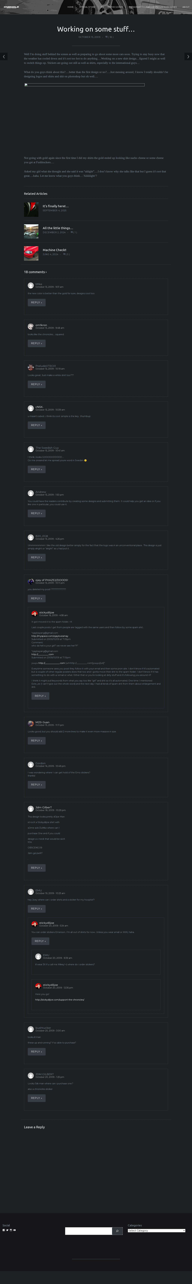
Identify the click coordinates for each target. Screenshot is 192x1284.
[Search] (117, 1231)
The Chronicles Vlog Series (161, 7)
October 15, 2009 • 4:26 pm (50, 539)
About (185, 7)
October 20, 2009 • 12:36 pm (58, 987)
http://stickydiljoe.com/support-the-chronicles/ (59, 999)
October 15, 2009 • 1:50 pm (50, 494)
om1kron (41, 325)
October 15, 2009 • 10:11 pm (50, 583)
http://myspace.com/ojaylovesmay (50, 636)
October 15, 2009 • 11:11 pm (50, 725)
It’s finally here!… (56, 206)
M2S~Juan (43, 722)
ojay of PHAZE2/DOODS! (52, 580)
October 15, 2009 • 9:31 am (49, 287)
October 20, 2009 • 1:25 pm (50, 1077)
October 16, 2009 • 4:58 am (53, 615)
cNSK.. (40, 406)
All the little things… (58, 228)
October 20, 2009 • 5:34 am (53, 925)
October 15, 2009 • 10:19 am (50, 368)
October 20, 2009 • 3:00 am (50, 1030)
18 (111, 37)
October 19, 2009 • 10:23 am (50, 893)
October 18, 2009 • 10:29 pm (51, 810)
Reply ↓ (36, 302)
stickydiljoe (46, 612)
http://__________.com (43, 654)
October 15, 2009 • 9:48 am (50, 328)
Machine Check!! (54, 250)
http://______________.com (52, 663)
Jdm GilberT (44, 807)
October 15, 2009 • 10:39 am (50, 409)
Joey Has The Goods (112, 7)
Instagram (135, 7)
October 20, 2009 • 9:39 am (57, 958)
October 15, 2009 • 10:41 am (50, 450)
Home (71, 7)
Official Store (87, 7)
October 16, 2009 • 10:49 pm (51, 766)
